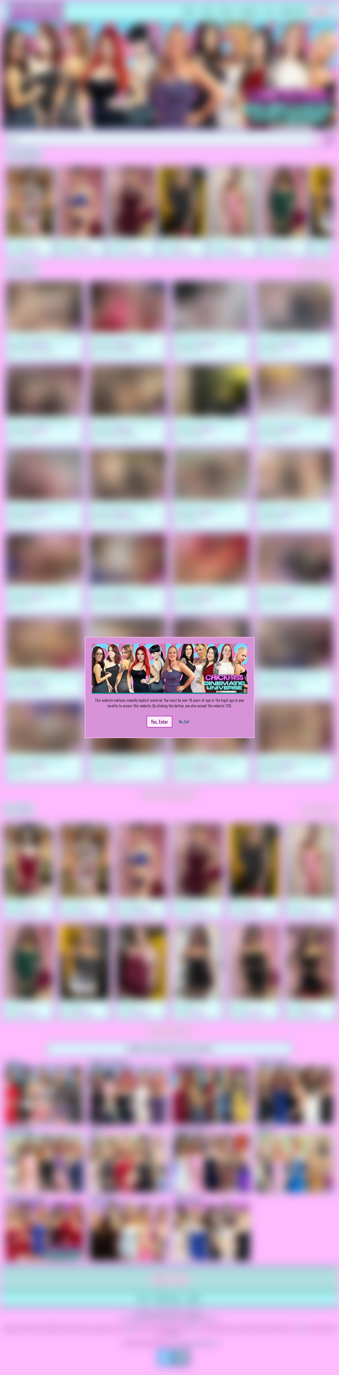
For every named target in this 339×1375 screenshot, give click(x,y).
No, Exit (184, 721)
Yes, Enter (159, 721)
